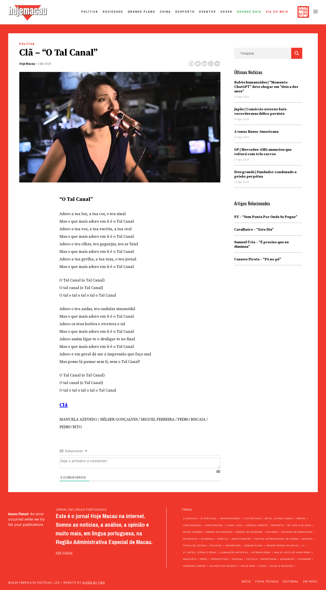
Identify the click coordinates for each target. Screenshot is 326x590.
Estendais (207, 539)
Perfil (204, 559)
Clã (63, 405)
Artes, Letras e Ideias (279, 518)
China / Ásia (234, 525)
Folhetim (216, 545)
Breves (301, 518)
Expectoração (241, 539)
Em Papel (310, 581)
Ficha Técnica (267, 581)
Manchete (189, 559)
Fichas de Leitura (194, 545)
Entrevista (190, 539)
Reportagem (269, 559)
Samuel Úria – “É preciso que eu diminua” (261, 244)
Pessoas (237, 559)
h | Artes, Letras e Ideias (199, 552)
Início (246, 581)
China (165, 12)
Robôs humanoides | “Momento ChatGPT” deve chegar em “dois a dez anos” (266, 86)
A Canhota (190, 518)
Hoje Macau (27, 63)
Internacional (261, 552)
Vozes (226, 12)
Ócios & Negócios (281, 566)
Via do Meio (277, 12)
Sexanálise (287, 559)
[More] (217, 63)
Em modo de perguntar (297, 532)
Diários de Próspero (219, 532)
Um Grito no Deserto (223, 566)
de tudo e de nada (299, 525)
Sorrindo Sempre (194, 566)
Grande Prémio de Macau (282, 545)
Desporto (185, 12)
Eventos (207, 12)
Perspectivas (219, 559)
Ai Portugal (209, 518)
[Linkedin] (204, 63)
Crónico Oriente (257, 525)
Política (89, 12)
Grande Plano (141, 12)
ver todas (64, 552)
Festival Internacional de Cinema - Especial (283, 539)
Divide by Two (93, 582)
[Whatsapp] (211, 63)
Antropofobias (230, 518)
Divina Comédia (192, 532)
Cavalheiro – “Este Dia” (254, 229)
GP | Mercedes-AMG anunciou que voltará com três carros (263, 151)
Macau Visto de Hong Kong (292, 552)
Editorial (272, 532)
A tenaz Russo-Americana (256, 131)
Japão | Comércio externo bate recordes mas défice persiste (260, 111)
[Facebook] (191, 63)
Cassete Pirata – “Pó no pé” (257, 259)
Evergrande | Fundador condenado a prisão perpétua (265, 174)
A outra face (252, 518)
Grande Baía (249, 12)
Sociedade (113, 12)
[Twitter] (198, 63)
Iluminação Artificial (234, 552)
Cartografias (192, 525)
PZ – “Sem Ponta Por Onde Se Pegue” (265, 217)
